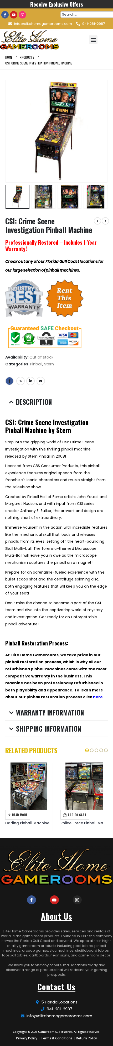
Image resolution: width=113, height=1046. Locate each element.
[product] (29, 786)
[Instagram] (22, 14)
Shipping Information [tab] (48, 728)
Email (41, 381)
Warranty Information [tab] (50, 712)
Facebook (9, 381)
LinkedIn (30, 381)
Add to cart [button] (77, 815)
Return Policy (86, 1038)
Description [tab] (34, 402)
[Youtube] (13, 14)
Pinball (36, 364)
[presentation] (12, 131)
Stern (49, 364)
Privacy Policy (26, 1038)
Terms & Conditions (57, 1038)
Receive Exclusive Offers (56, 4)
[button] (93, 39)
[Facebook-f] (5, 14)
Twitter (20, 381)
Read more (20, 815)
